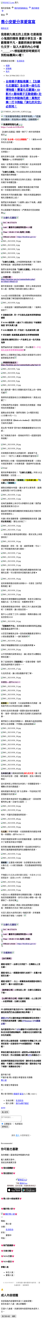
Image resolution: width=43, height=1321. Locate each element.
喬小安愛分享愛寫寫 (18, 22)
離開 (13, 1316)
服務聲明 (26, 1285)
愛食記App (23, 1183)
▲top (3, 1108)
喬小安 (4, 1080)
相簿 (8, 66)
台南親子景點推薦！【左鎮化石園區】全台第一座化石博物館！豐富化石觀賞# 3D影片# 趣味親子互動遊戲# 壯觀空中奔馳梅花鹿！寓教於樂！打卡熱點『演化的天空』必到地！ (24, 94)
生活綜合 (20, 61)
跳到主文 (5, 28)
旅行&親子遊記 (22, 1103)
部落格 (8, 69)
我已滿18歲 (6, 1316)
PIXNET (11, 1283)
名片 (8, 71)
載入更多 (5, 1112)
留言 (21, 1094)
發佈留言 (5, 1127)
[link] (12, 127)
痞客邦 (16, 1094)
